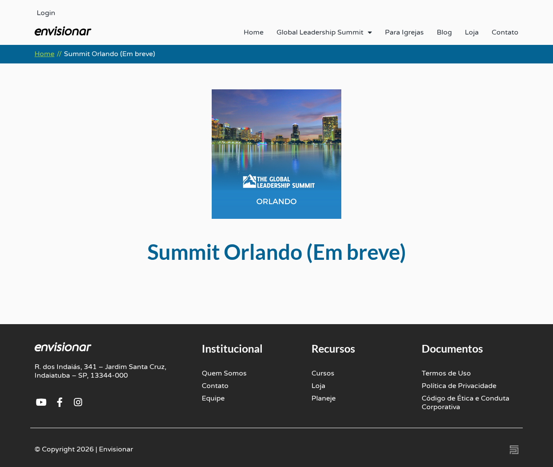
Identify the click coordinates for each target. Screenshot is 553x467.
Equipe (213, 398)
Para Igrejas (404, 32)
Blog (444, 32)
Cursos (322, 373)
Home (254, 32)
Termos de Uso (446, 373)
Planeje (323, 398)
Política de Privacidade (459, 386)
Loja (472, 32)
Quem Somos (224, 373)
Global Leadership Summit (319, 32)
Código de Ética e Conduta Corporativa (465, 402)
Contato (505, 32)
